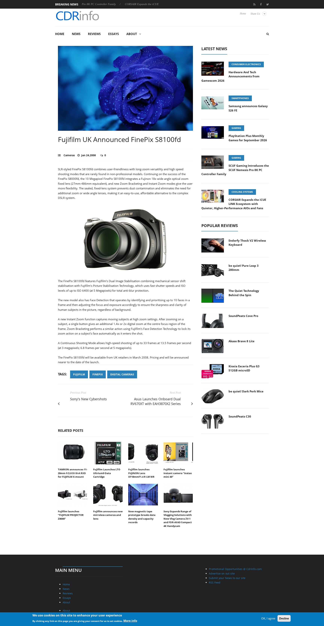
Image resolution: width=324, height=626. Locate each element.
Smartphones (240, 98)
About (131, 34)
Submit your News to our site (227, 578)
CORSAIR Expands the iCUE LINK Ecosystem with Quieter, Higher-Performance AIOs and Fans (233, 204)
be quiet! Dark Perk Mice (246, 391)
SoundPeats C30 (240, 416)
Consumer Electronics (246, 64)
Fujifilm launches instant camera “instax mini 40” (178, 473)
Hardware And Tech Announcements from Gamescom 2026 (230, 76)
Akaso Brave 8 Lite (241, 341)
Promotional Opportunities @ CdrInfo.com (235, 569)
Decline (284, 618)
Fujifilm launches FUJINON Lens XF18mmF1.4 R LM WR (141, 473)
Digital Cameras (122, 374)
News (76, 34)
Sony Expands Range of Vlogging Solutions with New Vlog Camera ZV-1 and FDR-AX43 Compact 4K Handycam (178, 519)
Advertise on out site (222, 573)
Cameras (69, 155)
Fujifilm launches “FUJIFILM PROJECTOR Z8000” (71, 515)
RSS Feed (214, 582)
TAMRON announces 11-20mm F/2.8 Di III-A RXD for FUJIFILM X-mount (72, 473)
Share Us (255, 13)
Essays (113, 34)
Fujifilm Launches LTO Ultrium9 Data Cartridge (106, 473)
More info (130, 620)
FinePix (97, 374)
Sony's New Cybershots (88, 399)
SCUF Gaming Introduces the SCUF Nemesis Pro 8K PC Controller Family (235, 170)
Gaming (236, 128)
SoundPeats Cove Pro (243, 316)
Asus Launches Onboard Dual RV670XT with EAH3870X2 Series (155, 401)
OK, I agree (268, 618)
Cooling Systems (242, 191)
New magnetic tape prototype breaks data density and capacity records (141, 517)
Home (243, 13)
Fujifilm (79, 374)
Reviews (94, 34)
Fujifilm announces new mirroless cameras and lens (108, 515)
